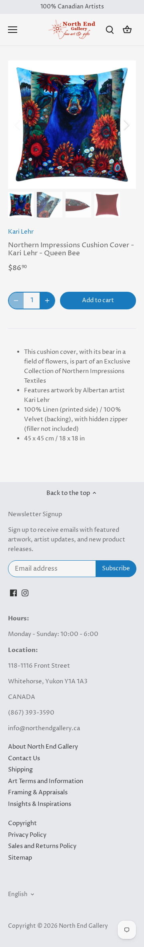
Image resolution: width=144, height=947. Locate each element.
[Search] (109, 30)
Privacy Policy (27, 835)
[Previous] (18, 125)
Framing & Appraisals (38, 792)
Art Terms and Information (45, 781)
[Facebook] (13, 593)
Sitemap (20, 858)
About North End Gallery (43, 747)
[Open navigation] (12, 29)
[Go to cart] (127, 30)
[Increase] (47, 300)
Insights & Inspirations (39, 804)
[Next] (126, 125)
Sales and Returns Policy (42, 846)
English (18, 894)
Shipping (20, 769)
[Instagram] (25, 593)
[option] (72, 125)
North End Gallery (83, 926)
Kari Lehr (21, 232)
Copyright (22, 823)
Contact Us (24, 758)
